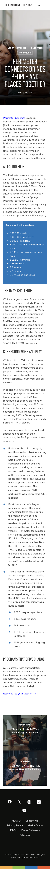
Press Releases (30, 830)
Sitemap (25, 835)
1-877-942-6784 (31, 857)
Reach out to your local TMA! (19, 693)
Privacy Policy (15, 825)
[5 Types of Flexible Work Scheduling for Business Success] (25, 732)
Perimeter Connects (14, 118)
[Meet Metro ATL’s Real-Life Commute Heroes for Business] (25, 768)
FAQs (13, 830)
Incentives (25, 52)
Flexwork (36, 47)
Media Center (35, 825)
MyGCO (16, 820)
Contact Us (31, 820)
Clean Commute (17, 47)
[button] (39, 5)
